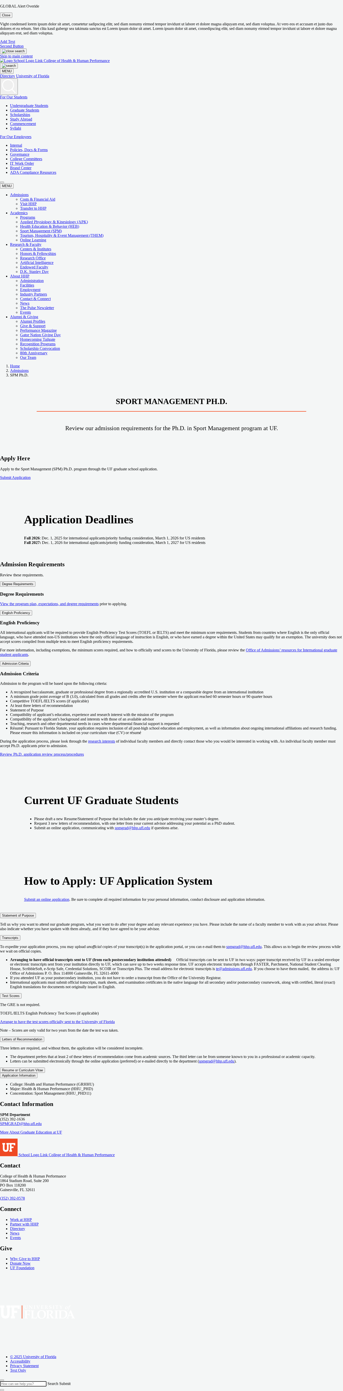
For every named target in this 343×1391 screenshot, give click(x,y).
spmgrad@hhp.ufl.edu (132, 828)
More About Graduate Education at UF (31, 1132)
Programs (27, 217)
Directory (7, 76)
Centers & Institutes (35, 249)
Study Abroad (21, 119)
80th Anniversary (33, 353)
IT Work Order (22, 163)
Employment (30, 290)
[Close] (2, 1380)
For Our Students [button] (13, 97)
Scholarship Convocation (40, 348)
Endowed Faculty (34, 267)
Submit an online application (46, 899)
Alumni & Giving (24, 317)
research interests (101, 741)
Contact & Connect (35, 299)
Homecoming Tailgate (37, 339)
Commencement (23, 124)
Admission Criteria (15, 663)
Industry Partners (33, 294)
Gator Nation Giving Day (40, 335)
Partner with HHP (24, 1224)
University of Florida (32, 76)
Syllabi (15, 128)
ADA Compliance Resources (33, 172)
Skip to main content (16, 56)
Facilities (27, 285)
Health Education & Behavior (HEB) (49, 226)
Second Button (12, 46)
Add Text (7, 41)
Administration (32, 281)
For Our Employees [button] (15, 137)
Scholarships (20, 115)
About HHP (19, 276)
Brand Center (20, 168)
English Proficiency (16, 613)
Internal (16, 145)
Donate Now (20, 1263)
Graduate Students (24, 110)
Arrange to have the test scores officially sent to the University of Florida (57, 1022)
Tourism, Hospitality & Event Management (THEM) (61, 235)
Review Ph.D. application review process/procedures (42, 754)
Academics (19, 213)
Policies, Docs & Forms (29, 150)
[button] (2, 182)
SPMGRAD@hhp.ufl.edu (21, 1124)
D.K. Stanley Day (34, 271)
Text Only (18, 1370)
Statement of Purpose (18, 915)
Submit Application (15, 477)
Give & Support (32, 326)
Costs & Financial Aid (37, 199)
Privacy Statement (24, 1366)
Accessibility (20, 1361)
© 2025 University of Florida (33, 1357)
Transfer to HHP (33, 208)
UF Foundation (22, 1268)
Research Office (33, 258)
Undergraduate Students (29, 105)
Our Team (28, 357)
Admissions (19, 195)
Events (25, 312)
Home (15, 366)
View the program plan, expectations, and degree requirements (49, 604)
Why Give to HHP (25, 1259)
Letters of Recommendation (22, 1039)
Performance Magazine (38, 330)
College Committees (26, 159)
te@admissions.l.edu (234, 969)
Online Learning (33, 240)
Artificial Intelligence (36, 262)
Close (6, 15)
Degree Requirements (17, 584)
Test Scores (11, 996)
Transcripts (10, 938)
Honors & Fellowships (38, 253)
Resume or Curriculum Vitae (22, 1070)
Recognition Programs (37, 344)
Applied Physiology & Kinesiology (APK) (54, 222)
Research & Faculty (25, 244)
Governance (19, 154)
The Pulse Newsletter (37, 308)
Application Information (18, 1075)
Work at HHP (21, 1219)
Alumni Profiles (32, 321)
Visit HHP (28, 204)
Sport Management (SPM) (41, 231)
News (24, 303)
